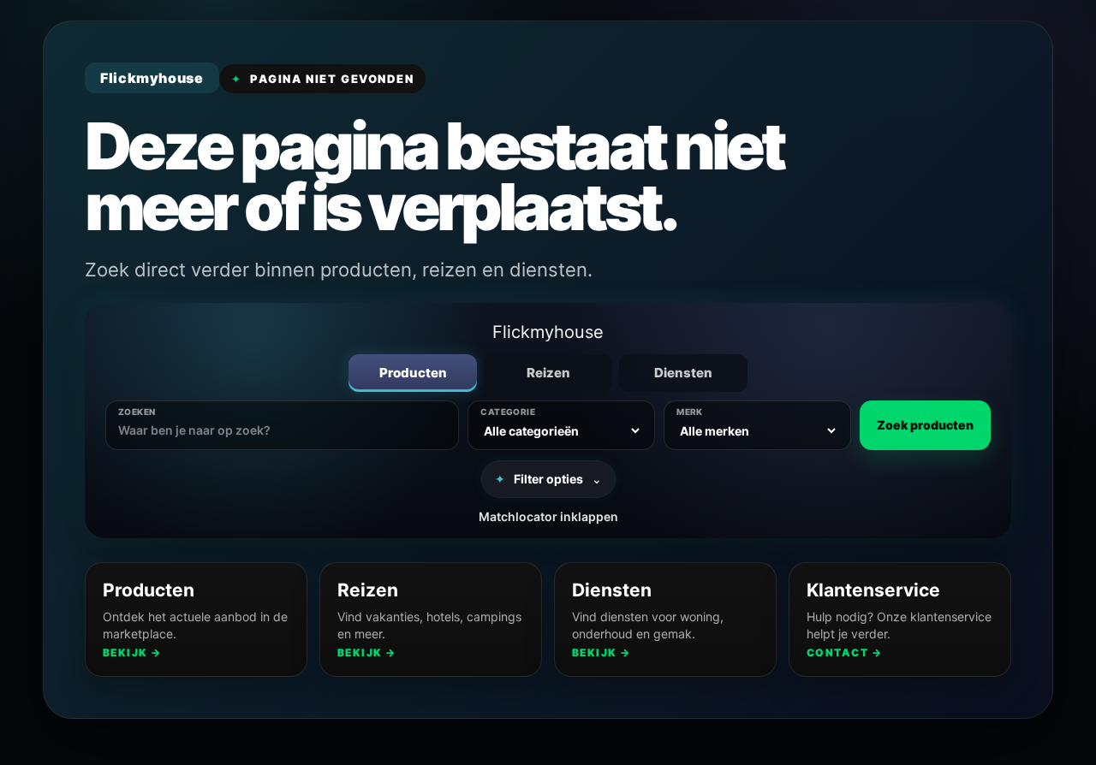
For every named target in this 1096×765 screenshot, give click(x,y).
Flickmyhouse (548, 332)
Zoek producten (925, 425)
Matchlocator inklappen (548, 516)
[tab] (412, 373)
